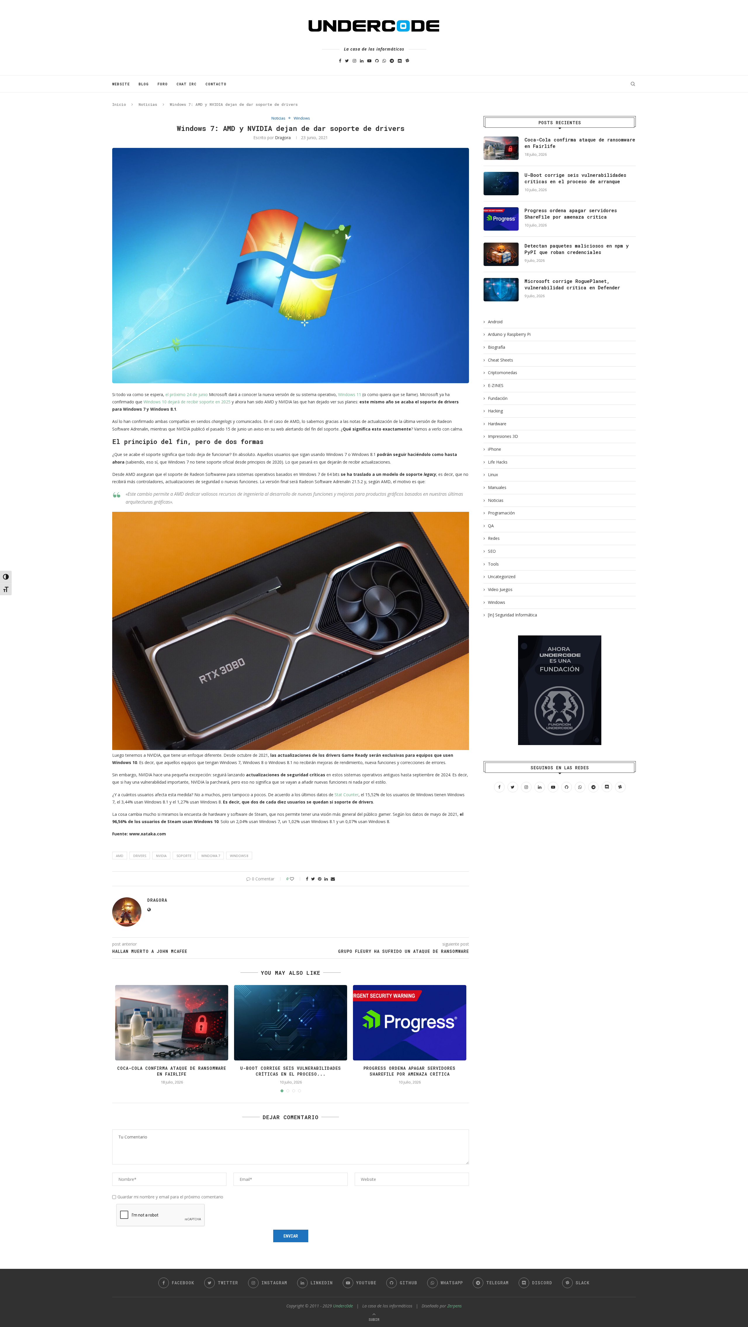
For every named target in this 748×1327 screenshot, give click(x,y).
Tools (493, 564)
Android (495, 321)
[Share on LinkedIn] (326, 879)
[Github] (377, 60)
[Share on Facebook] (307, 879)
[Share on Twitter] (313, 879)
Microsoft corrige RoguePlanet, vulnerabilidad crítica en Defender (572, 284)
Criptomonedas (502, 372)
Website (121, 84)
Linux (493, 474)
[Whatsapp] (384, 60)
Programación (501, 513)
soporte (183, 855)
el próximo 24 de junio (186, 394)
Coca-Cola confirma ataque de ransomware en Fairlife (171, 1071)
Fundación (498, 398)
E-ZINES (495, 385)
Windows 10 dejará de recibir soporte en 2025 (187, 402)
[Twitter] (347, 60)
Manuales (497, 487)
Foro (162, 84)
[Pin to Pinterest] (319, 879)
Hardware (497, 423)
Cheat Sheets (500, 360)
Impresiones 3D (503, 436)
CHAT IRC (186, 84)
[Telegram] (392, 60)
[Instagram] (354, 60)
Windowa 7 (210, 855)
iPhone (494, 449)
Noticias (147, 104)
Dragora (283, 137)
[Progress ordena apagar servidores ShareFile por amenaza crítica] (501, 219)
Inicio (119, 104)
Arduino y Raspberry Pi (509, 334)
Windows (302, 118)
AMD (119, 855)
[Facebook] (340, 60)
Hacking (495, 411)
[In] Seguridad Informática (512, 615)
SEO (492, 551)
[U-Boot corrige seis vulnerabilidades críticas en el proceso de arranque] (501, 183)
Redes (494, 538)
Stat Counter (347, 794)
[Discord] (400, 60)
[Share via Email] (333, 879)
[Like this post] (296, 879)
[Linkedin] (361, 60)
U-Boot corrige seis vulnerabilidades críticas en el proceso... (290, 1071)
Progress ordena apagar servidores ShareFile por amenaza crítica (409, 1071)
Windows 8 (239, 855)
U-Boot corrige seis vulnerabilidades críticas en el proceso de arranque (575, 178)
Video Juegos (500, 589)
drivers (139, 855)
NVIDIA (161, 855)
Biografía (496, 347)
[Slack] (407, 60)
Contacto (215, 84)
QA (491, 525)
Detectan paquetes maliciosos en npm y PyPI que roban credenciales (576, 249)
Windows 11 (349, 394)
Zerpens (454, 1306)
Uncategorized (501, 576)
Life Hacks (498, 462)
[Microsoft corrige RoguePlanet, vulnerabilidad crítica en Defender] (501, 289)
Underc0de (343, 1306)
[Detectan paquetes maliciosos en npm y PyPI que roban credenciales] (501, 254)
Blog (143, 84)
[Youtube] (369, 60)
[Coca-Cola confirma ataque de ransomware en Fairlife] (501, 148)
